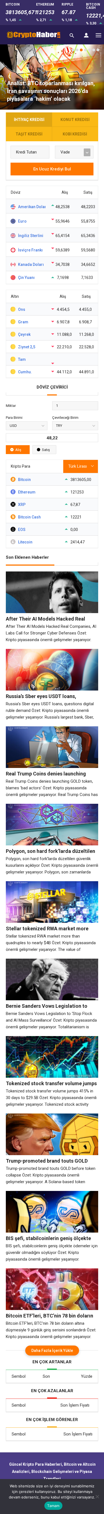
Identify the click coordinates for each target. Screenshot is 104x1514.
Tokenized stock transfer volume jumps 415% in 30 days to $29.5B (51, 1083)
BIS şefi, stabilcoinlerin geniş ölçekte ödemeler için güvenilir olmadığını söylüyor (48, 1238)
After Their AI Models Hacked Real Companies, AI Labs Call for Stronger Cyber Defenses (48, 619)
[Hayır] (97, 1496)
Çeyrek (24, 334)
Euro (22, 221)
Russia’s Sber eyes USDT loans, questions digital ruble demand (41, 696)
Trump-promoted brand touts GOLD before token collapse (47, 1161)
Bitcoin (24, 479)
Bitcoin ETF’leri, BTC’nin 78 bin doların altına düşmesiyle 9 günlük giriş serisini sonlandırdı (51, 1316)
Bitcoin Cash (29, 517)
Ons (21, 309)
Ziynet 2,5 (26, 347)
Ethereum (26, 492)
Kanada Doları (31, 264)
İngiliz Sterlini (30, 235)
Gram (23, 322)
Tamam (53, 1505)
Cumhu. (25, 372)
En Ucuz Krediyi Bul (52, 169)
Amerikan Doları (31, 207)
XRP (22, 504)
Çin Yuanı (26, 277)
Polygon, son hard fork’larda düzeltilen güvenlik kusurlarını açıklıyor (50, 851)
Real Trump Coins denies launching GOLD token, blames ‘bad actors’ (46, 774)
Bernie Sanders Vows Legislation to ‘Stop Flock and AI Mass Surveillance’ (49, 1006)
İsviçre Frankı (30, 250)
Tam (22, 359)
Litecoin (25, 542)
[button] (73, 50)
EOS (22, 529)
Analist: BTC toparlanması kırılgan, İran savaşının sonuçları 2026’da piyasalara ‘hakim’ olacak (51, 91)
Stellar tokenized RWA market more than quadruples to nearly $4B (47, 929)
